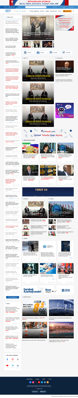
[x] (36, 382)
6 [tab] (52, 38)
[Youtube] (9, 7)
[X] (7, 7)
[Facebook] (4, 7)
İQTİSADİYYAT (53, 11)
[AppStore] (43, 392)
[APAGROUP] (39, 388)
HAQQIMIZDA (29, 379)
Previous (24, 28)
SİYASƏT (42, 11)
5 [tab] (51, 38)
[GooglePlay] (35, 392)
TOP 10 (50, 379)
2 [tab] (47, 38)
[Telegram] (10, 7)
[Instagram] (5, 7)
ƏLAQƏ (37, 379)
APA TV (60, 11)
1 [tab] (46, 38)
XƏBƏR (47, 11)
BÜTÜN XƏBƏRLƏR (34, 11)
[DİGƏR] (73, 11)
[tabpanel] (38, 27)
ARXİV (43, 379)
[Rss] (48, 382)
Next (52, 28)
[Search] (44, 7)
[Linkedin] (12, 7)
